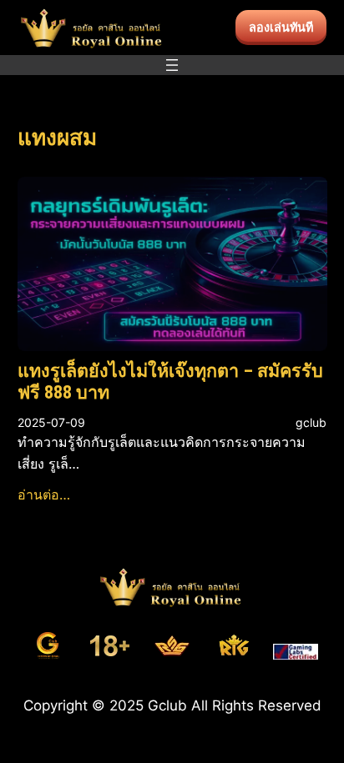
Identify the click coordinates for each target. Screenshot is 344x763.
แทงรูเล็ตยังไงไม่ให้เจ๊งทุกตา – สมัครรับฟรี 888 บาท (170, 381)
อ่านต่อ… (44, 494)
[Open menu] (172, 65)
